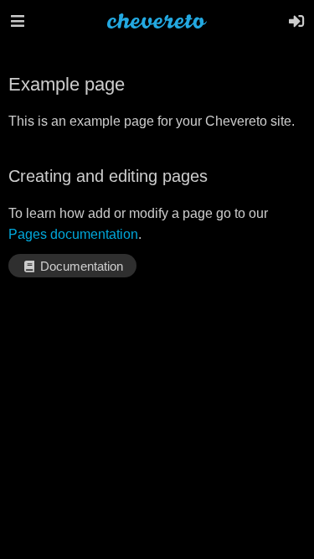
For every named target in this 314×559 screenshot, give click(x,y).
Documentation (80, 266)
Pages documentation (73, 234)
